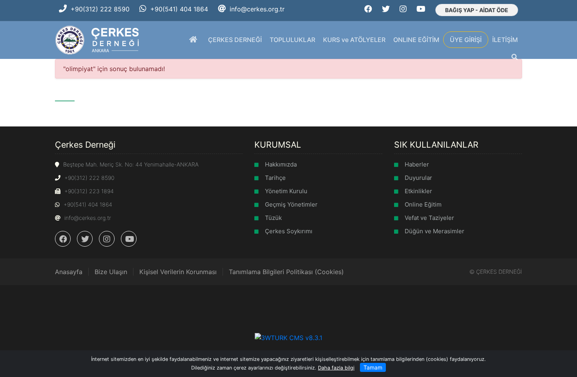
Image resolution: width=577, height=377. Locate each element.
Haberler (417, 164)
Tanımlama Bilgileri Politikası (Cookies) (286, 272)
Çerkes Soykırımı (288, 231)
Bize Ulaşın (111, 272)
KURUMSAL (277, 144)
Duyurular (418, 177)
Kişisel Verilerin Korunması (178, 272)
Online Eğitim (423, 204)
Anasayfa (68, 272)
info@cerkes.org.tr (257, 9)
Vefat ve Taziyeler (429, 217)
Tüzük (273, 217)
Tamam (372, 367)
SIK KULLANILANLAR (436, 144)
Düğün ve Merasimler (434, 231)
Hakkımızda (281, 164)
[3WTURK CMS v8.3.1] (288, 337)
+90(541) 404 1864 (179, 9)
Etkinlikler (418, 191)
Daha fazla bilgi (336, 368)
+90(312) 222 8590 (100, 9)
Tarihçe (275, 177)
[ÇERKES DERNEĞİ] (98, 39)
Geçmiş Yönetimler (291, 204)
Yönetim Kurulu (286, 191)
